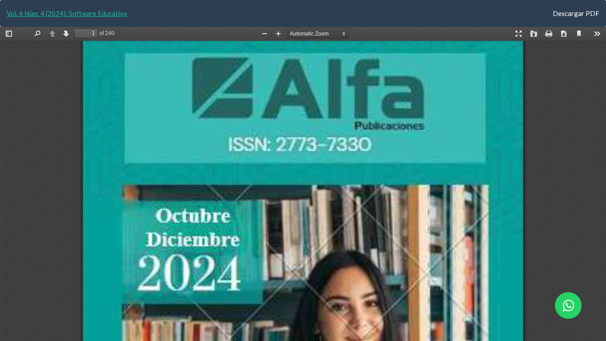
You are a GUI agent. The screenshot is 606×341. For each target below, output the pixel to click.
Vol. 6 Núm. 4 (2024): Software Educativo (67, 13)
